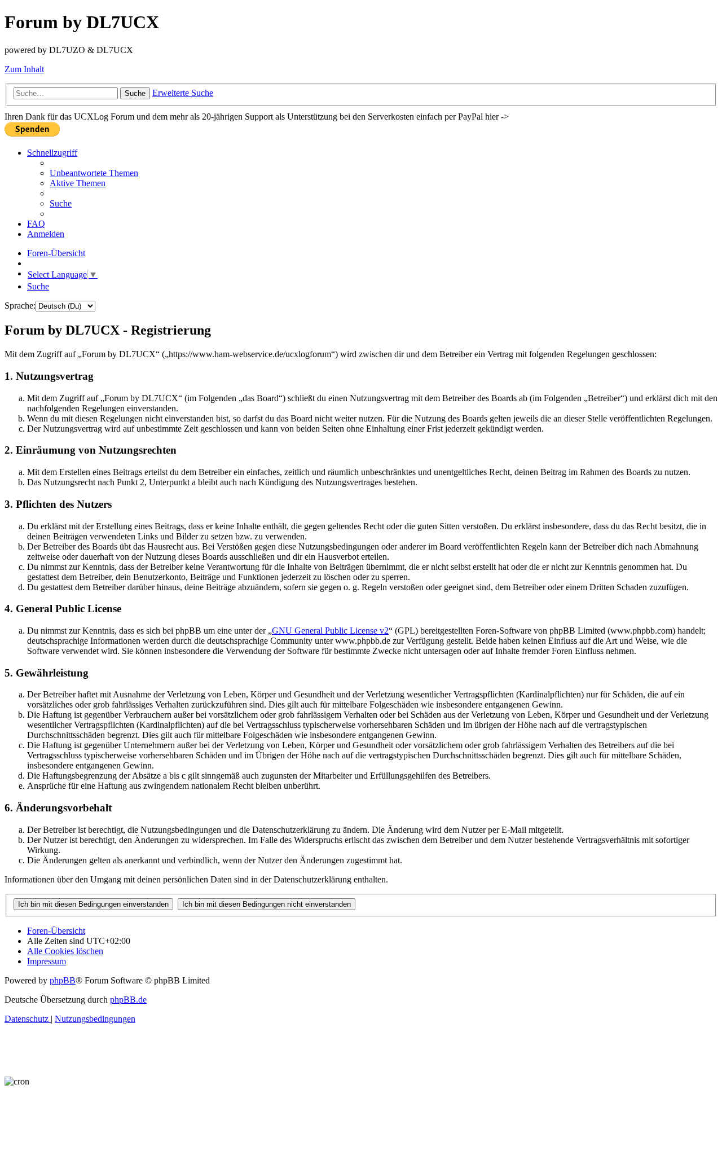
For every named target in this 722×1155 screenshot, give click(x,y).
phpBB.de (128, 999)
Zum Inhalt (24, 69)
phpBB (63, 980)
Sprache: (20, 305)
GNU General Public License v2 (330, 630)
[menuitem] (94, 173)
